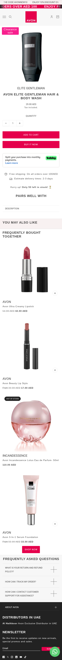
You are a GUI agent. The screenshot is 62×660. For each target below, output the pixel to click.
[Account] (51, 17)
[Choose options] (55, 293)
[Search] (10, 17)
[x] (7, 657)
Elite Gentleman (31, 88)
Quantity (31, 116)
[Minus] (6, 123)
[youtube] (21, 657)
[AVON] (31, 17)
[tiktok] (25, 657)
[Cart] (57, 17)
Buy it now (31, 144)
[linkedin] (16, 657)
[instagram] (12, 657)
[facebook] (3, 657)
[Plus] (19, 123)
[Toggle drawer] (4, 17)
